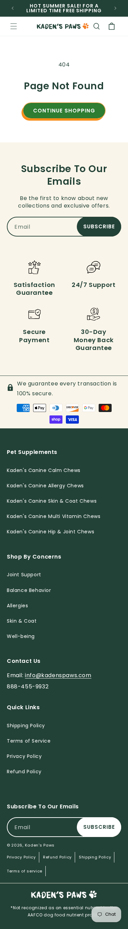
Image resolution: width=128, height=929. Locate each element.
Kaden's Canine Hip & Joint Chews (50, 531)
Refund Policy (57, 857)
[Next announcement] (115, 8)
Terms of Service (29, 740)
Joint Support (24, 574)
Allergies (17, 605)
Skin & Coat (22, 621)
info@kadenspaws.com (58, 675)
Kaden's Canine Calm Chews (44, 470)
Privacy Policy (21, 857)
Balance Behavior (29, 590)
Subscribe (99, 226)
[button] (13, 26)
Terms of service (24, 871)
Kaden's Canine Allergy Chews (45, 485)
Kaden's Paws (40, 845)
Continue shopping (64, 110)
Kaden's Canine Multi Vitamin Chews (53, 516)
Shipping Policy (95, 857)
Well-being (21, 636)
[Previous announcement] (12, 8)
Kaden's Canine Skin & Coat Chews (52, 501)
